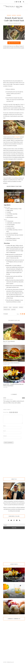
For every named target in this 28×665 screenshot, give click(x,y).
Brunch (9, 15)
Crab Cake (15, 307)
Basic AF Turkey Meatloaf (9, 341)
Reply (23, 397)
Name (4, 425)
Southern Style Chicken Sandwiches (11, 362)
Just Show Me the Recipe (14, 42)
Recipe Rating (6, 412)
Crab (10, 307)
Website (5, 435)
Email (4, 430)
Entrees (14, 15)
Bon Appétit (17, 136)
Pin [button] (17, 200)
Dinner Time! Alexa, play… (14, 611)
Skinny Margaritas (14, 595)
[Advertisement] (14, 64)
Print (12, 200)
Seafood (19, 15)
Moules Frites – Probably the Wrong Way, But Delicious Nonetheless (14, 578)
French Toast (7, 309)
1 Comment (5, 313)
